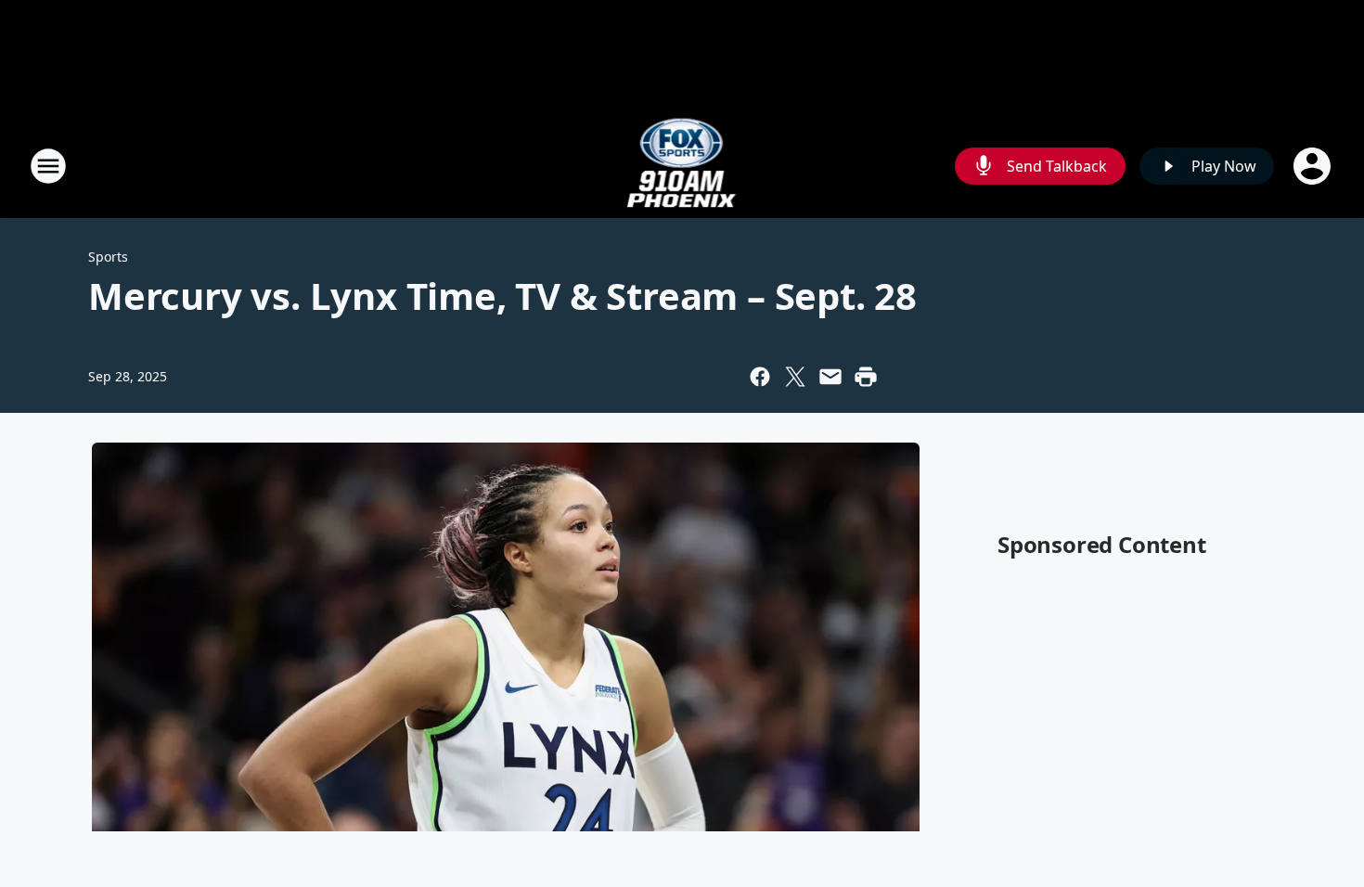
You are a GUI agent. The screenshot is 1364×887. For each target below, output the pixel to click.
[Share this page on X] (795, 377)
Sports (108, 256)
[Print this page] (866, 377)
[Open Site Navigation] (48, 166)
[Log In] (1313, 166)
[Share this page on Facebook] (760, 377)
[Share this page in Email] (830, 377)
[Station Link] (682, 165)
